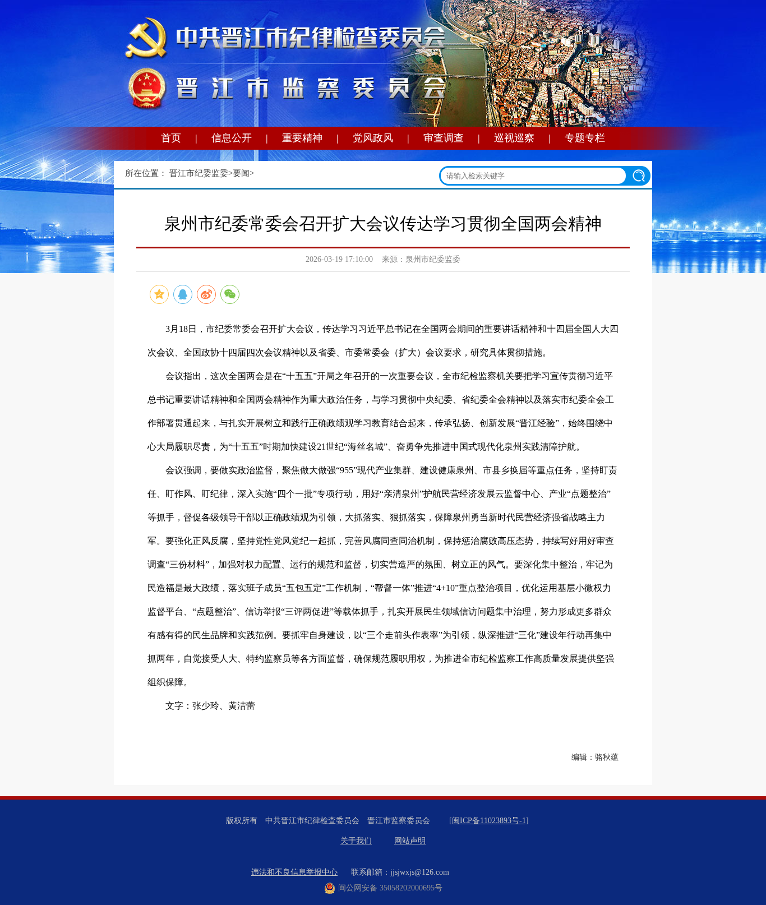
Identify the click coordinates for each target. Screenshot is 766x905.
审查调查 (443, 138)
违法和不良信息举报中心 (294, 872)
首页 (171, 138)
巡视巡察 (514, 138)
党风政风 (373, 138)
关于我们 (356, 841)
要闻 (241, 173)
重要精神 (302, 138)
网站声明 (410, 841)
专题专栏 (585, 138)
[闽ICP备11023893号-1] (489, 820)
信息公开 (231, 138)
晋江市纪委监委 (198, 173)
